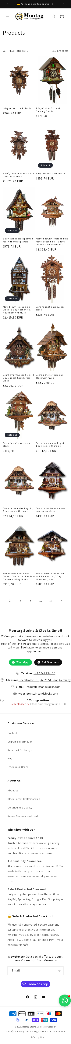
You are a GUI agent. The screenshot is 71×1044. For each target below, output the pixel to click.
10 (50, 600)
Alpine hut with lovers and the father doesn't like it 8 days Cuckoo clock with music (52, 241)
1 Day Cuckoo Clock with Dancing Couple (49, 110)
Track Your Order (18, 767)
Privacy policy (24, 1031)
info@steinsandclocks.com (43, 687)
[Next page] (61, 600)
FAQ (10, 758)
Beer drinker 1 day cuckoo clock (17, 444)
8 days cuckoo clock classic (51, 173)
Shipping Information (20, 741)
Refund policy (37, 1037)
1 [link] (10, 600)
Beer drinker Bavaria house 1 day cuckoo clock (51, 510)
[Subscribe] (59, 970)
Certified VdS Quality (20, 807)
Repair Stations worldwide (23, 816)
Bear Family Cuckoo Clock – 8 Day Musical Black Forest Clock (18, 377)
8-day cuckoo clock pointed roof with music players (18, 240)
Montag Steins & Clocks (33, 1026)
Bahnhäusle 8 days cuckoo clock (50, 308)
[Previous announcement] (7, 4)
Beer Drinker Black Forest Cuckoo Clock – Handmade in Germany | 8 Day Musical (19, 576)
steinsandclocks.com (44, 693)
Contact (12, 733)
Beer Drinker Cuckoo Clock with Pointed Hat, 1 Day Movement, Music (50, 576)
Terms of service (57, 1031)
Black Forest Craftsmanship (24, 799)
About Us (13, 790)
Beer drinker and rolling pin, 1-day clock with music (51, 444)
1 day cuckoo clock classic (17, 108)
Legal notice (40, 1031)
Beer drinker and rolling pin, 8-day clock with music (18, 510)
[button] (7, 16)
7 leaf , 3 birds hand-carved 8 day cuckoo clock (18, 175)
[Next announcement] (64, 4)
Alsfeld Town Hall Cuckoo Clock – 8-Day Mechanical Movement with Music (16, 309)
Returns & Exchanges (20, 750)
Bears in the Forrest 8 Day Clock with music (49, 376)
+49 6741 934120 (44, 673)
